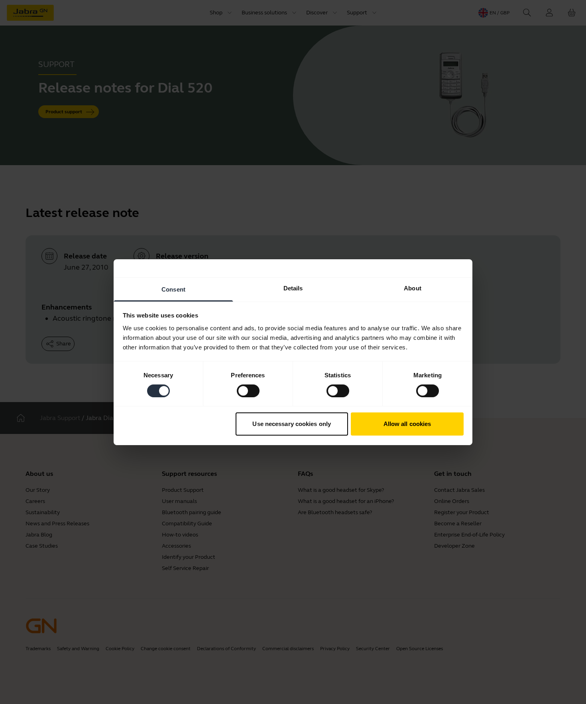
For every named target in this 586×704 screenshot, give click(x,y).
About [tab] (412, 287)
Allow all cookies (407, 423)
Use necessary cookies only (291, 423)
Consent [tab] (173, 289)
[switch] (248, 391)
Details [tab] (293, 287)
